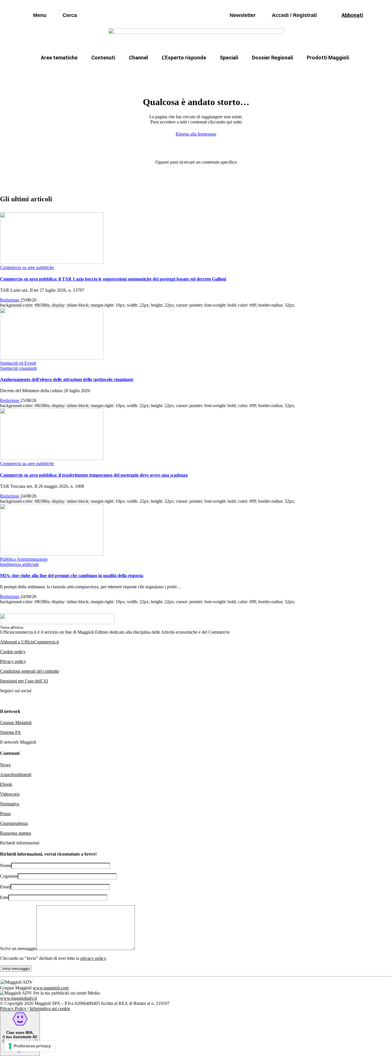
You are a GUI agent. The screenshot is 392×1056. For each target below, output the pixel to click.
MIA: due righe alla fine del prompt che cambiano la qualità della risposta (71, 575)
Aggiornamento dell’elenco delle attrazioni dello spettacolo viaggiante (66, 379)
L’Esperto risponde (184, 58)
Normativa (9, 803)
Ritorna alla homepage (196, 133)
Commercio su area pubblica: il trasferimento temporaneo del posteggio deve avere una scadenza (94, 475)
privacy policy (93, 958)
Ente (4, 897)
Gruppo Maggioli (16, 722)
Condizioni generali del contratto (29, 671)
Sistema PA (10, 732)
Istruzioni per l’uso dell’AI (24, 680)
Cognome (9, 876)
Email (5, 886)
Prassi (5, 813)
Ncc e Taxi (280, 71)
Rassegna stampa (15, 833)
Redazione (10, 299)
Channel (138, 58)
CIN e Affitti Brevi (323, 71)
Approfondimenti (15, 774)
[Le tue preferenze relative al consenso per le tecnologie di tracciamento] (30, 1045)
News (5, 764)
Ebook (6, 784)
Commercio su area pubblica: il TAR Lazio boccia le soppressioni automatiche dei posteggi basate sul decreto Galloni (113, 278)
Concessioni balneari (234, 71)
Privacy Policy (13, 1008)
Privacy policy (13, 661)
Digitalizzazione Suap (178, 71)
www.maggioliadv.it (18, 998)
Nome (5, 865)
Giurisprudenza (14, 823)
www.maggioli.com (51, 987)
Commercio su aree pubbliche (112, 71)
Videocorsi (10, 794)
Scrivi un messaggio (18, 948)
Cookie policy (13, 651)
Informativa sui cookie (50, 1008)
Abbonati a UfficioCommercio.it (29, 641)
